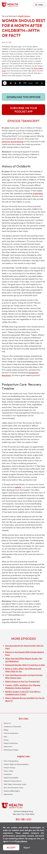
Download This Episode (23, 97)
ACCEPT (11, 847)
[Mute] (20, 83)
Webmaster (8, 794)
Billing (6, 730)
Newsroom (8, 746)
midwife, (18, 487)
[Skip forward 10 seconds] (15, 83)
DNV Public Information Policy (15, 784)
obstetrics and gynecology (13, 141)
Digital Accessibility (11, 777)
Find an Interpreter (11, 733)
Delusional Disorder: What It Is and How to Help (25, 665)
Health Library (24, 16)
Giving (6, 740)
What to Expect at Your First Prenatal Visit (22, 681)
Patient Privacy (9, 768)
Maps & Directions (11, 743)
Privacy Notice (21, 841)
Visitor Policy (8, 771)
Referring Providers (11, 750)
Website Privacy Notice (12, 781)
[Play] (5, 83)
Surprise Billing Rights (12, 791)
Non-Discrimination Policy (13, 787)
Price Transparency (11, 761)
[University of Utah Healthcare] (23, 805)
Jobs (5, 736)
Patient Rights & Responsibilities (16, 764)
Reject (27, 847)
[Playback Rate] (41, 83)
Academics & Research (12, 726)
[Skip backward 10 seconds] (10, 83)
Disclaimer (8, 774)
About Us (7, 723)
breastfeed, (38, 193)
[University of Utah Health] (10, 4)
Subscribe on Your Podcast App (23, 109)
